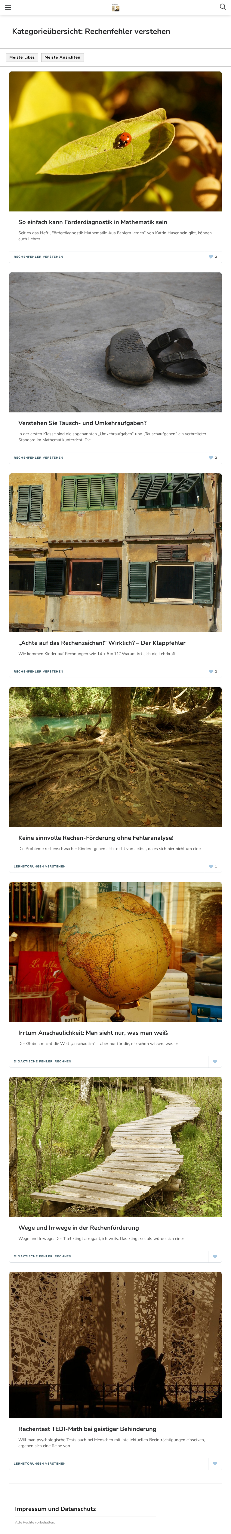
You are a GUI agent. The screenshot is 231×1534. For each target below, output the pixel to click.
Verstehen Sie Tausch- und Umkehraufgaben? (82, 423)
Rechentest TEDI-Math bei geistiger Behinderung (87, 1429)
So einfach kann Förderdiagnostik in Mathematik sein (92, 222)
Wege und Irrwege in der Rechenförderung (78, 1228)
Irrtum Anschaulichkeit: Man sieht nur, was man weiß (93, 1033)
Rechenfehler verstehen (38, 257)
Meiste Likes (22, 57)
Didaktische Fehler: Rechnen (42, 1061)
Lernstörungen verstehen (40, 866)
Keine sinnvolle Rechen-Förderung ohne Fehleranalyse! (96, 838)
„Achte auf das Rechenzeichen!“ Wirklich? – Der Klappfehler (102, 643)
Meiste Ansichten (63, 57)
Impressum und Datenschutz (55, 1509)
